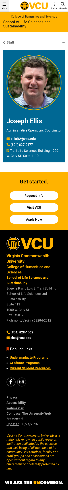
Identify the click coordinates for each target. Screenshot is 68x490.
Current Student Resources (30, 368)
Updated (13, 424)
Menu (4, 8)
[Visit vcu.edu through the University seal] (34, 245)
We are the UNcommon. (34, 482)
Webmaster (15, 408)
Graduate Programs (25, 363)
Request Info (34, 196)
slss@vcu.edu (21, 338)
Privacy (12, 397)
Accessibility (16, 403)
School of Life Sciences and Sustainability (27, 24)
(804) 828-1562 (22, 332)
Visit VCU (34, 207)
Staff (10, 42)
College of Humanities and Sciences (34, 16)
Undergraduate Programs (29, 357)
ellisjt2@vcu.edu (23, 139)
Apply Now (34, 219)
